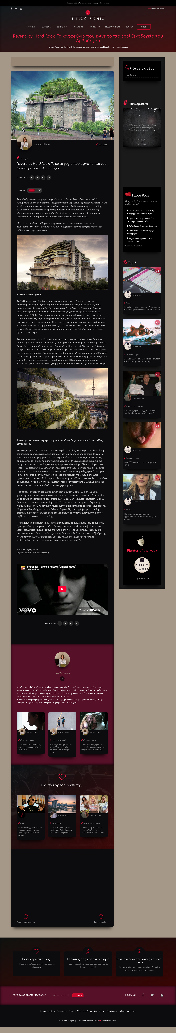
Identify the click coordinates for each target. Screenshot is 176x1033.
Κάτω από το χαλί (89, 740)
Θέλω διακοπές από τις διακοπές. (142, 226)
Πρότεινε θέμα (75, 1011)
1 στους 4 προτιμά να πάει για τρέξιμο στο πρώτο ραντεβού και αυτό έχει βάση (61, 748)
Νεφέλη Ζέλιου (42, 144)
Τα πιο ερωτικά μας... (36, 959)
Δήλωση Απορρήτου (127, 1011)
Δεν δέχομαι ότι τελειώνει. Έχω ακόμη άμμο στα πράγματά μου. (141, 212)
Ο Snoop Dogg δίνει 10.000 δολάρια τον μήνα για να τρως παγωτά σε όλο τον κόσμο (30, 831)
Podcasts (95, 27)
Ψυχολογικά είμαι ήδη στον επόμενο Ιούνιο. (139, 240)
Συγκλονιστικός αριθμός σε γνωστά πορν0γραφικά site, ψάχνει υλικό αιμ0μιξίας (93, 747)
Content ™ (62, 27)
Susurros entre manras (91, 823)
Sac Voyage (24, 158)
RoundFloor (111, 1020)
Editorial (31, 27)
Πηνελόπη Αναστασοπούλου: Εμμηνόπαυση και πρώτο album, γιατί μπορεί (140, 516)
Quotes (129, 27)
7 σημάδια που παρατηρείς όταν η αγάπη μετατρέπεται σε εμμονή (29, 747)
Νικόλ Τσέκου (63, 815)
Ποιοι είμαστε (99, 1011)
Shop (143, 27)
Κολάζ (22, 823)
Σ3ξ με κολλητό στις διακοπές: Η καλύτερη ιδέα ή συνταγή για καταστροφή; (142, 360)
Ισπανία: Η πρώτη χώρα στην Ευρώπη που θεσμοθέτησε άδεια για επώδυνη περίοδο (142, 308)
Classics (78, 27)
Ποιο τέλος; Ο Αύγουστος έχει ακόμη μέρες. (140, 232)
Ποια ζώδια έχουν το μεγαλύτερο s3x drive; (140, 463)
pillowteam (137, 295)
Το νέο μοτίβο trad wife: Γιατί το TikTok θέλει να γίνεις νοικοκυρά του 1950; (92, 830)
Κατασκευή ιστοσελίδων (87, 1020)
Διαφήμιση (87, 1011)
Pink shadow (56, 823)
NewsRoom (46, 27)
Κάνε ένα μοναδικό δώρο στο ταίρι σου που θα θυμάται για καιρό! (88, 965)
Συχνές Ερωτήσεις (47, 1011)
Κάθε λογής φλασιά (27, 740)
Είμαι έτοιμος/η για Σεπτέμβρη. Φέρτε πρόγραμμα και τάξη (141, 220)
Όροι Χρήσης (112, 1011)
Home (50, 47)
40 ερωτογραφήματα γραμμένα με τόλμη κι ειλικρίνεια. (36, 965)
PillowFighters (112, 27)
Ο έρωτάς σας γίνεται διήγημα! (88, 959)
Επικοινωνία (62, 1011)
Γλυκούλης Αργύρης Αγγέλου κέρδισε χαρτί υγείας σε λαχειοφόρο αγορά (140, 411)
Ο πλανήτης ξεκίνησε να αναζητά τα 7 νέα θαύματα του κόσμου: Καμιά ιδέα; (61, 830)
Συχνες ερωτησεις (158, 9)
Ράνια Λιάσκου (95, 815)
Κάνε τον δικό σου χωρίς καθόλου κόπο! (139, 961)
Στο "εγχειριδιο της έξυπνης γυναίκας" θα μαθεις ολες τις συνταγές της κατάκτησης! (139, 968)
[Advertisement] (62, 882)
